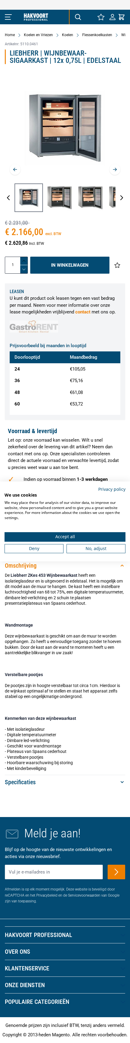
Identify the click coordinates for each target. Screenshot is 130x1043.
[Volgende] (114, 169)
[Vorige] (15, 169)
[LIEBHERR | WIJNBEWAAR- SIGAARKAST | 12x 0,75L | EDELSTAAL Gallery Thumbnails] (65, 197)
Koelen (67, 35)
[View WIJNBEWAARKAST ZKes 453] (59, 197)
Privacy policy (111, 489)
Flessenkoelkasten (97, 35)
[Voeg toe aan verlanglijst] (117, 265)
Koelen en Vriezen (38, 35)
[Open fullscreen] (65, 128)
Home (10, 35)
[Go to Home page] (36, 17)
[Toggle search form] (77, 17)
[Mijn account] (112, 17)
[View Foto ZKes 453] (29, 197)
